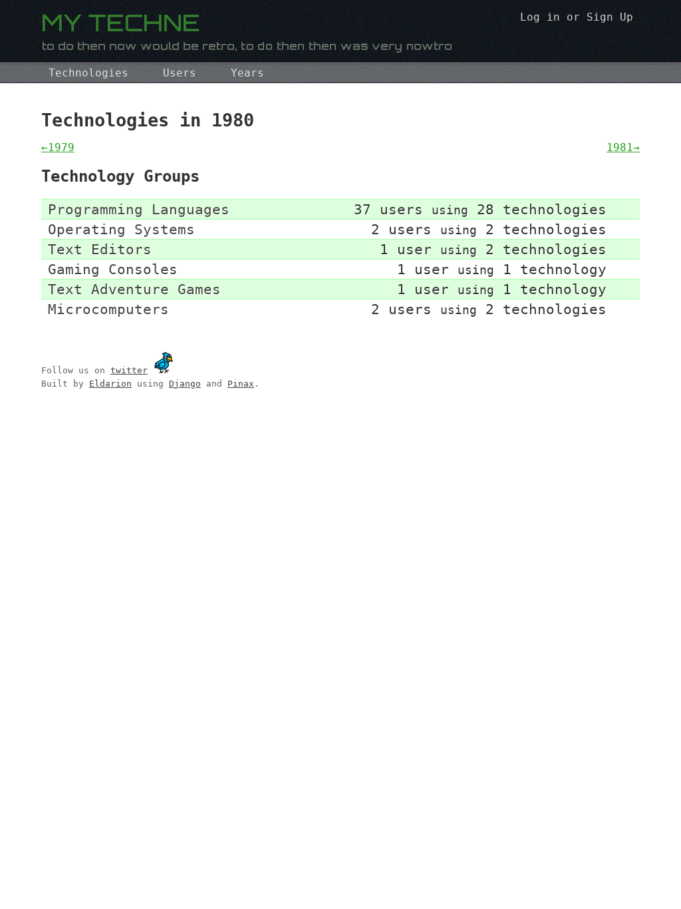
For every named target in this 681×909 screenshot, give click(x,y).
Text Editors (100, 249)
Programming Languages (138, 209)
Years (247, 73)
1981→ (623, 147)
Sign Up (610, 17)
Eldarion (110, 384)
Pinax (240, 384)
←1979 (57, 147)
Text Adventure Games (134, 289)
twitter (129, 370)
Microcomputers (108, 309)
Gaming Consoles (113, 269)
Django (185, 384)
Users (179, 73)
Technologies (88, 73)
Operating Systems (121, 229)
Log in (540, 17)
